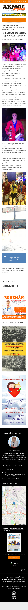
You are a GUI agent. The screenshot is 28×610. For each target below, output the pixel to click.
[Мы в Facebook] (13, 1)
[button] (14, 503)
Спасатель (5, 270)
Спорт (10, 270)
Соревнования (20, 268)
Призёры (9, 268)
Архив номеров (14, 557)
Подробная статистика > (22, 570)
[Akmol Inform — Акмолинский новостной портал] (14, 8)
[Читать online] (14, 542)
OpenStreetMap (22, 524)
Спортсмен (16, 270)
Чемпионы (5, 272)
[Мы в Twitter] (15, 1)
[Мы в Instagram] (17, 1)
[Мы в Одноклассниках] (23, 1)
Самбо (13, 268)
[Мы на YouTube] (25, 1)
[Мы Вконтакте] (19, 1)
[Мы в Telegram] (22, 1)
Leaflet (16, 524)
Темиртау (22, 270)
